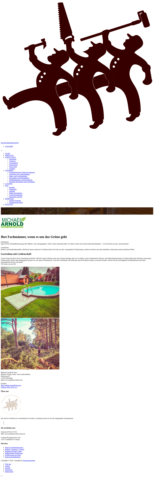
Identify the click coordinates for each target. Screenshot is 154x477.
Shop (6, 185)
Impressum (8, 470)
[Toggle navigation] (2, 150)
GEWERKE (9, 170)
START (7, 153)
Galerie (7, 466)
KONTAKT (9, 204)
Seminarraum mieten (16, 202)
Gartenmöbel (13, 163)
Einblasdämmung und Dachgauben (20, 180)
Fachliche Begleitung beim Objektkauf (22, 182)
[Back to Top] (2, 475)
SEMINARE (9, 199)
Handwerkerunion (29, 460)
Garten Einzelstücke (16, 195)
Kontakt (7, 468)
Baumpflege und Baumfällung (19, 178)
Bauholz (12, 187)
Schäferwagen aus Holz (13, 455)
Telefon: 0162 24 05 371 (9, 387)
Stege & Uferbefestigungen (14, 447)
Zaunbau (12, 168)
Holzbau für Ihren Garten (13, 451)
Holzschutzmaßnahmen (13, 457)
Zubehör (12, 191)
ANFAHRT (9, 146)
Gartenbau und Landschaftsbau (19, 174)
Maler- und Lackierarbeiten (18, 176)
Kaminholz (13, 189)
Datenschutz (9, 472)
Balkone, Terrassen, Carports (14, 449)
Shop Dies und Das (15, 197)
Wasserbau (12, 159)
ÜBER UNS (9, 155)
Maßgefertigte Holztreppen (14, 453)
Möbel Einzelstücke (15, 193)
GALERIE (8, 184)
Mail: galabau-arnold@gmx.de (11, 385)
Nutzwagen (13, 167)
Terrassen (12, 161)
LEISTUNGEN (10, 157)
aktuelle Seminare (15, 201)
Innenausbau (13, 165)
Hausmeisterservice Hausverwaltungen (22, 172)
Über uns (8, 464)
